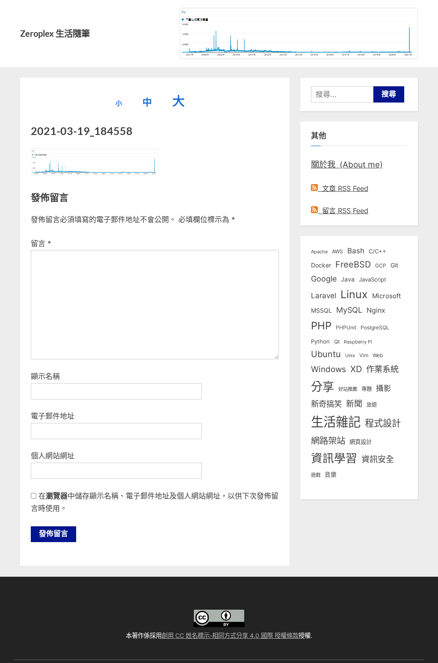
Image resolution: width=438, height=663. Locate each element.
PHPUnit (346, 328)
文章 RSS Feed (343, 188)
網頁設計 (360, 441)
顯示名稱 (45, 376)
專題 (366, 389)
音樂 (331, 474)
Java (348, 279)
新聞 (354, 404)
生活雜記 (336, 421)
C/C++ (377, 251)
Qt (337, 341)
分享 (322, 387)
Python (320, 341)
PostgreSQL (375, 328)
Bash (355, 250)
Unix (350, 355)
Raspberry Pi (358, 342)
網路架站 (328, 440)
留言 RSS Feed (343, 210)
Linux (354, 294)
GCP (380, 266)
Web (378, 355)
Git (394, 265)
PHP (321, 326)
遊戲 (315, 475)
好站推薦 (347, 389)
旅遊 (372, 405)
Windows (328, 369)
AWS (337, 251)
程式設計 (383, 422)
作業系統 (382, 369)
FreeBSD (353, 264)
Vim (363, 355)
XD (356, 369)
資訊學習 (334, 458)
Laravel (323, 295)
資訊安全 (377, 459)
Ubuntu (326, 354)
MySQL (349, 309)
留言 (41, 243)
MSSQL (321, 310)
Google (324, 278)
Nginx (376, 310)
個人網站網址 (52, 456)
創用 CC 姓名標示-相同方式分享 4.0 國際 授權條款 (230, 635)
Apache (319, 252)
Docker (321, 265)
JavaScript (372, 279)
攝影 (383, 388)
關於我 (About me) (347, 164)
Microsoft (386, 296)
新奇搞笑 (326, 403)
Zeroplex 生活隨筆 (55, 33)
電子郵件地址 (52, 416)
